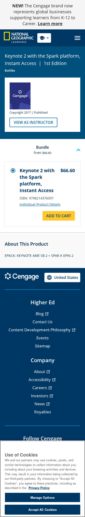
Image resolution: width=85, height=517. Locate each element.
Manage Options (42, 497)
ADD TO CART (58, 215)
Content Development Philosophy (40, 329)
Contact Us (42, 321)
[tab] (42, 150)
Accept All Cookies (42, 509)
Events (42, 338)
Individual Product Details (40, 204)
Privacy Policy (39, 487)
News (40, 403)
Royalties (42, 412)
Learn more (50, 23)
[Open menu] (77, 38)
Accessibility (40, 379)
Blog (40, 313)
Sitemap (42, 346)
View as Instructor (33, 122)
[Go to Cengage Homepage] (19, 37)
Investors (40, 395)
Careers (40, 387)
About (40, 371)
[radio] (13, 170)
